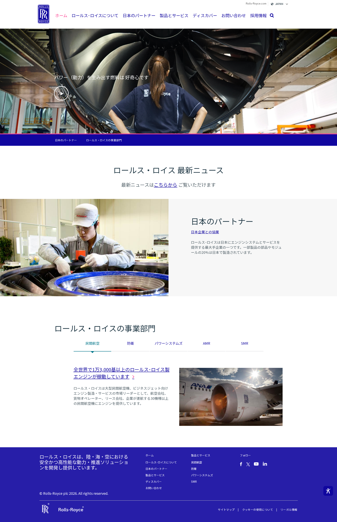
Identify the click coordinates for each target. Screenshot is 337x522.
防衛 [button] (130, 343)
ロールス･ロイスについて (161, 462)
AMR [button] (206, 343)
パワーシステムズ (202, 475)
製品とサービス (155, 475)
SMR (194, 481)
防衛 (194, 469)
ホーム (149, 455)
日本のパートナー (66, 140)
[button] (282, 5)
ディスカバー (153, 481)
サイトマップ (226, 509)
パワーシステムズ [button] (169, 343)
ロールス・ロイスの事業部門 (104, 140)
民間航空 (196, 462)
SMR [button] (244, 343)
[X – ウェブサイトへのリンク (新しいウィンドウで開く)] (248, 463)
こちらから (165, 184)
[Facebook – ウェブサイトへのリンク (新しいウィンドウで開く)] (241, 464)
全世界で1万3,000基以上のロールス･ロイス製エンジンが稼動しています (121, 373)
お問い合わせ (153, 488)
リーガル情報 (288, 509)
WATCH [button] (61, 93)
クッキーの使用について (257, 509)
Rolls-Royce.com (256, 3)
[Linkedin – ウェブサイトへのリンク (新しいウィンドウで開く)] (265, 464)
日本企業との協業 (205, 231)
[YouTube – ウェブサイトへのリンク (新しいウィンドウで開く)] (256, 463)
